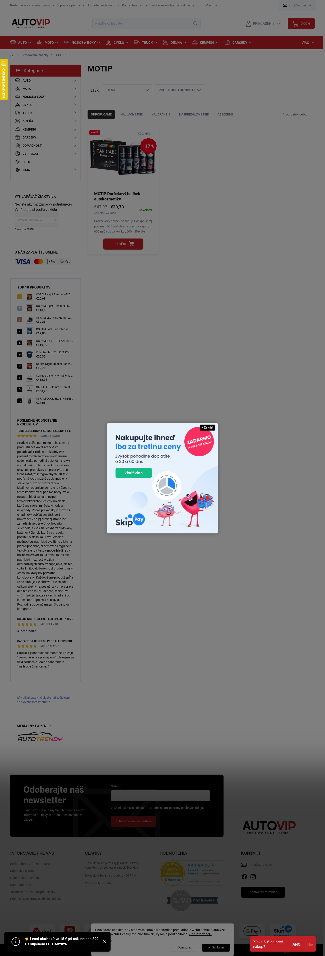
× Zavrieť (207, 427)
